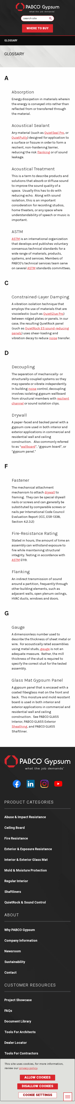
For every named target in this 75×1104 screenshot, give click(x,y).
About (11, 915)
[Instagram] (44, 784)
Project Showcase (18, 1000)
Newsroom (12, 951)
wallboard (28, 447)
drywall (50, 492)
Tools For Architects (20, 1032)
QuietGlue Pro (53, 314)
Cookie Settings (37, 1095)
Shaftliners (12, 891)
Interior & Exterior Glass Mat (26, 859)
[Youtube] (58, 784)
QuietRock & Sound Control (25, 902)
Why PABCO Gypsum (19, 930)
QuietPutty (19, 138)
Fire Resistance (16, 838)
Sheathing (19, 726)
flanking (43, 152)
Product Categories (29, 802)
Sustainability (14, 962)
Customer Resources (30, 985)
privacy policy (28, 1068)
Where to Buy (37, 28)
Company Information (20, 940)
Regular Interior (16, 881)
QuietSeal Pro (54, 133)
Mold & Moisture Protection (25, 870)
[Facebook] (17, 784)
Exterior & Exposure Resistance (28, 849)
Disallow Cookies (37, 1086)
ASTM (16, 239)
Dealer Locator (15, 1042)
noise (53, 338)
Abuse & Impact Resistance (25, 817)
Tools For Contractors (21, 1053)
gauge (45, 649)
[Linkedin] (31, 784)
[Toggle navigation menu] (67, 1096)
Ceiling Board (14, 827)
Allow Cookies (37, 1077)
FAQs (8, 1010)
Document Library (17, 1021)
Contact (10, 972)
